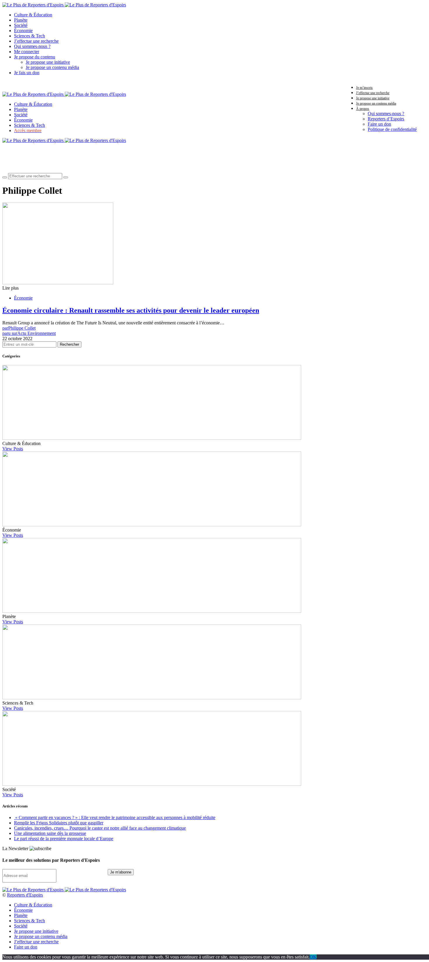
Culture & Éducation (33, 14)
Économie (23, 30)
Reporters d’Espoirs (386, 118)
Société (20, 25)
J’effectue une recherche (36, 41)
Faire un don (379, 124)
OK (313, 956)
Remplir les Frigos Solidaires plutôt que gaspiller (58, 822)
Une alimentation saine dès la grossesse (50, 833)
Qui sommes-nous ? (32, 46)
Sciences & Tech (29, 35)
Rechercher (69, 344)
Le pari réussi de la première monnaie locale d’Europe (63, 838)
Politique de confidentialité (392, 129)
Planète (20, 20)
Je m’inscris (364, 88)
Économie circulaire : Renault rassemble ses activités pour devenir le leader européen (130, 310)
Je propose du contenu (34, 56)
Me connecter (26, 51)
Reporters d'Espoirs (25, 894)
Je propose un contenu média (52, 67)
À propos (362, 109)
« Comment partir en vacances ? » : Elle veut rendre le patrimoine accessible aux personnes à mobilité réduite (114, 817)
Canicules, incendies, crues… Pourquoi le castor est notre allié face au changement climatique (100, 828)
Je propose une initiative (48, 62)
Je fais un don (26, 72)
